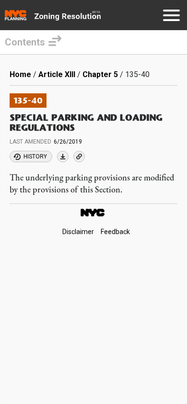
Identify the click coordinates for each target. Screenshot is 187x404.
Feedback (115, 232)
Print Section (63, 156)
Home (20, 74)
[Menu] (171, 17)
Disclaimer (78, 232)
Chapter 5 (100, 74)
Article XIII (56, 74)
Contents (25, 42)
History (35, 156)
